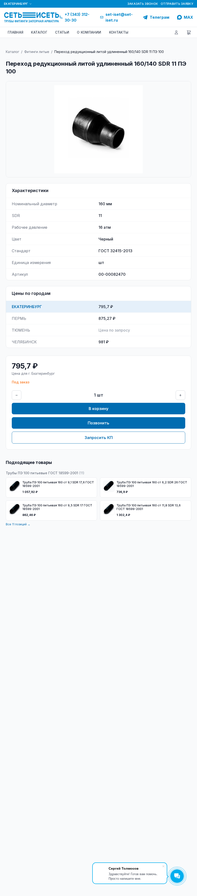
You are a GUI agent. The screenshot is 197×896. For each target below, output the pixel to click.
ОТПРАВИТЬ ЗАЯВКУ (177, 4)
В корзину (98, 408)
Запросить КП (99, 437)
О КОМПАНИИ (89, 32)
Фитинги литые (36, 52)
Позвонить (98, 423)
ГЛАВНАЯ (15, 32)
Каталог (12, 52)
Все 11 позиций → (18, 524)
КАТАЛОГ (39, 32)
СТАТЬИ (62, 32)
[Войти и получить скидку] (176, 32)
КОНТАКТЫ (119, 32)
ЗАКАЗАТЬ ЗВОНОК (142, 4)
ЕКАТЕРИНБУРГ (16, 4)
